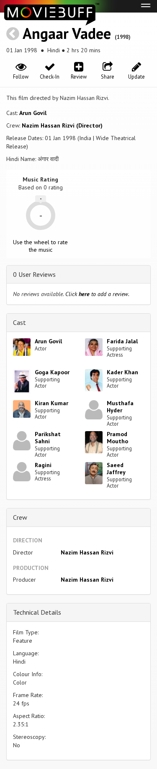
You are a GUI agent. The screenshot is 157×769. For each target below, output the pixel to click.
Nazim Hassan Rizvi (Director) (62, 125)
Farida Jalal (122, 341)
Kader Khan (122, 372)
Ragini (43, 465)
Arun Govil (32, 113)
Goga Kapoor (52, 372)
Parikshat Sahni (48, 437)
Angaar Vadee (67, 33)
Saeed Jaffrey (116, 468)
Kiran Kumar (51, 403)
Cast (19, 322)
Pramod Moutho (117, 437)
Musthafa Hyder (120, 406)
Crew (20, 517)
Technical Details (37, 612)
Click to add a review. (97, 294)
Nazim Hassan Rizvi (87, 552)
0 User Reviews (34, 274)
